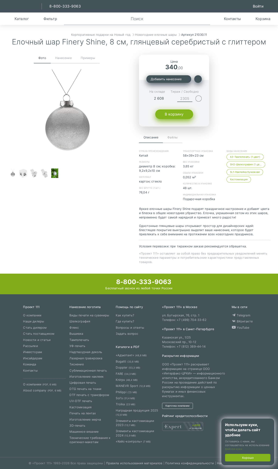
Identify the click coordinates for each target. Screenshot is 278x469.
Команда (29, 364)
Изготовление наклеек (86, 376)
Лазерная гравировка (85, 358)
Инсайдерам (32, 358)
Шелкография (79, 321)
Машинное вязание (84, 431)
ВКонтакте (244, 321)
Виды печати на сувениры (89, 315)
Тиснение (76, 364)
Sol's (125, 398)
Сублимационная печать (88, 370)
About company (42, 390)
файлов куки (233, 448)
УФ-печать (77, 346)
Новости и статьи (37, 340)
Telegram (243, 315)
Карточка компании (177, 405)
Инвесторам (32, 352)
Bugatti (127, 361)
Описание (151, 137)
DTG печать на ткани (85, 389)
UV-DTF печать (80, 401)
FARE (126, 373)
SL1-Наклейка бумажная (245, 172)
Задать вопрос (127, 333)
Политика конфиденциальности (189, 463)
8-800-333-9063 (143, 282)
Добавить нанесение (166, 79)
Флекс (74, 327)
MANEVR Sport (133, 386)
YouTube (242, 327)
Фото (42, 58)
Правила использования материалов (134, 463)
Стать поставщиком (38, 333)
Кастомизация (239, 179)
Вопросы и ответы (130, 327)
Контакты (30, 370)
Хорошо (248, 458)
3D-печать (77, 425)
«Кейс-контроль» (133, 441)
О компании (32, 315)
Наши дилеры (33, 321)
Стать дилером (35, 327)
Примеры (88, 58)
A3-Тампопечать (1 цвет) (245, 156)
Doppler (128, 367)
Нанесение (63, 58)
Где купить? (125, 321)
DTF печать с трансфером (89, 395)
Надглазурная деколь (85, 352)
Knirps (127, 380)
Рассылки (30, 346)
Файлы (172, 137)
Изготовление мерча (85, 419)
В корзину (174, 114)
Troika (125, 404)
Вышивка (76, 333)
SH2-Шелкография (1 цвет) (246, 164)
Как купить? (125, 315)
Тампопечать (79, 340)
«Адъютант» (131, 355)
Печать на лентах (82, 413)
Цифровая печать (82, 382)
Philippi (126, 392)
